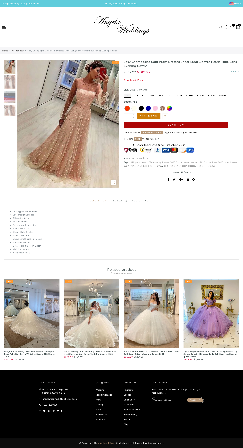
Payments (128, 390)
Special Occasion (104, 395)
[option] (68, 124)
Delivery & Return (181, 172)
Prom (98, 400)
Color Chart (129, 400)
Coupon (127, 395)
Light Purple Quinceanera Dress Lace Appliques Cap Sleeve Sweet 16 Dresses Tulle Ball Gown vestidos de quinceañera (211, 354)
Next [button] (110, 125)
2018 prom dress (137, 162)
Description (98, 200)
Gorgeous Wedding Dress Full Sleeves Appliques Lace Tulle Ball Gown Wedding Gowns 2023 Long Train (29, 354)
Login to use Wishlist (165, 116)
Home (5, 50)
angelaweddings (140, 158)
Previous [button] (22, 125)
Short (98, 409)
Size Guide (142, 90)
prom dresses (188, 166)
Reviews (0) (119, 200)
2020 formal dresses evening (184, 162)
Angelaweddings (156, 443)
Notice (127, 419)
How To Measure (132, 409)
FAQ (126, 424)
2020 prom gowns (133, 166)
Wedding (100, 390)
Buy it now (176, 125)
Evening (99, 404)
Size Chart (129, 404)
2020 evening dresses (158, 162)
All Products (18, 50)
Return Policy (130, 414)
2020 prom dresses (227, 162)
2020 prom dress (208, 162)
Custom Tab (140, 200)
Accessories (101, 414)
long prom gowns (172, 166)
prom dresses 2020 (205, 166)
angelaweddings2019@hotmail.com (60, 399)
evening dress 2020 (152, 166)
